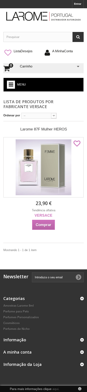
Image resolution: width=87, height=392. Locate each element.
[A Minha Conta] (73, 51)
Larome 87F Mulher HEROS (43, 129)
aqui (55, 389)
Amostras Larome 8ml (18, 305)
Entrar (77, 3)
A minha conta (17, 352)
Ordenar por (11, 115)
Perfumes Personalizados (21, 317)
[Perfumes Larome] (43, 16)
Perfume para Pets (16, 311)
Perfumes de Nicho (16, 329)
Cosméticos (11, 323)
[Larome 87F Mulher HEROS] (43, 167)
